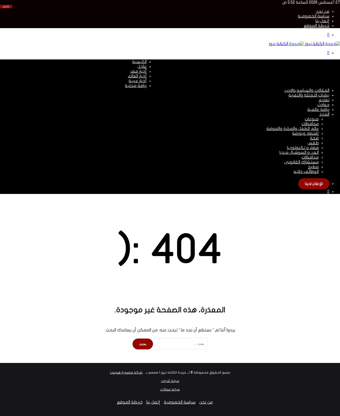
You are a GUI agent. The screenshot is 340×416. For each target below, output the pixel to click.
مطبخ (313, 167)
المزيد (324, 114)
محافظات (310, 124)
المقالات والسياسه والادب (306, 90)
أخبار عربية (138, 81)
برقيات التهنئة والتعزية (308, 95)
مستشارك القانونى (301, 162)
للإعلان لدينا (314, 184)
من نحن (322, 11)
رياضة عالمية (318, 109)
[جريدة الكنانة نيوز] (304, 44)
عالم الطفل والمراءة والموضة (292, 129)
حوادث (323, 105)
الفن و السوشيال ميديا (299, 152)
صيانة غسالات (170, 389)
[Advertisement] (243, 71)
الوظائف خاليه (306, 172)
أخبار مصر (138, 71)
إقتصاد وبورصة (305, 133)
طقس (313, 143)
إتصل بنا (322, 21)
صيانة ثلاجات (170, 381)
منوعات (312, 119)
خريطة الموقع (316, 26)
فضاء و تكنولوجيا (303, 148)
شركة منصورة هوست (126, 372)
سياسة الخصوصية (313, 16)
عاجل (142, 66)
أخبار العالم (137, 76)
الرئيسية (139, 62)
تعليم (323, 100)
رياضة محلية (136, 86)
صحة (314, 138)
